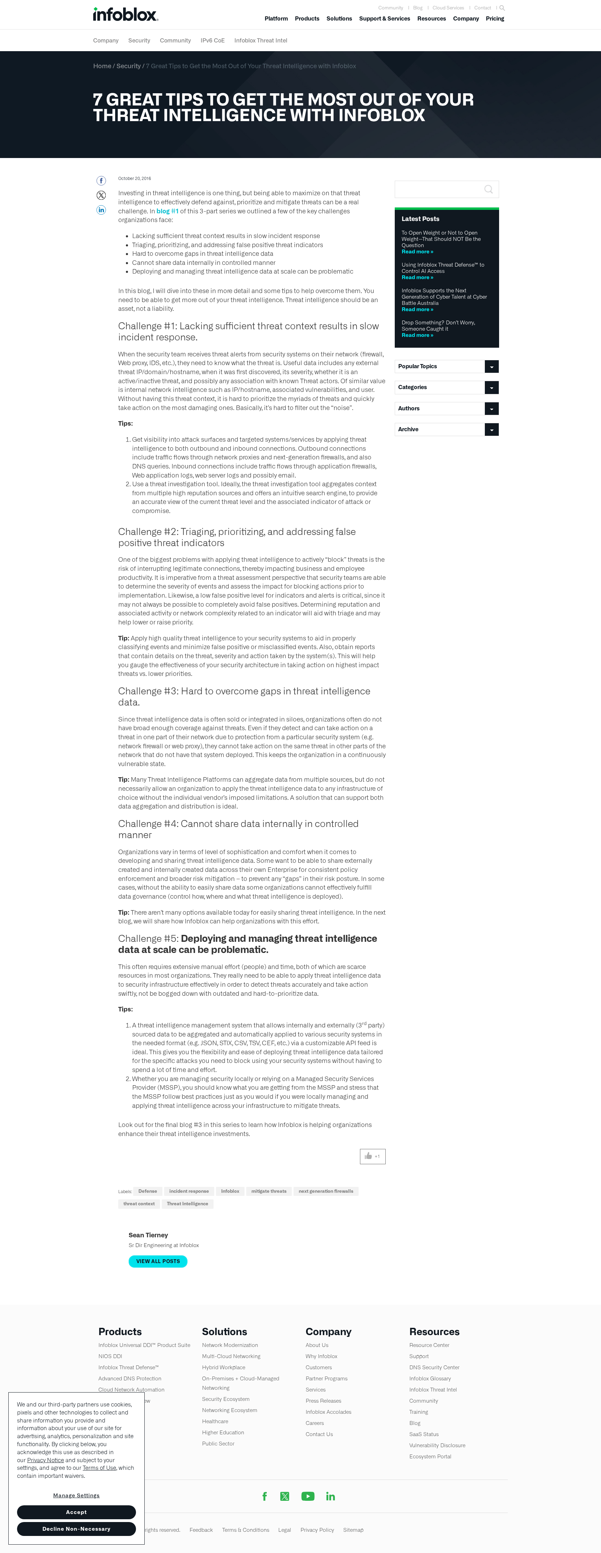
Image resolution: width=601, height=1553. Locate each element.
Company (466, 18)
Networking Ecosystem (229, 1410)
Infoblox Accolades (328, 1412)
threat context (139, 1204)
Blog (418, 7)
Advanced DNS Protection (129, 1378)
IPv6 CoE (213, 40)
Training (418, 1412)
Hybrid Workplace (223, 1367)
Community (390, 7)
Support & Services (384, 18)
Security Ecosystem (226, 1399)
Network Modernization (230, 1345)
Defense (147, 1191)
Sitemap (353, 1530)
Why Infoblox (321, 1356)
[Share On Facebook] (101, 182)
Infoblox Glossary (430, 1378)
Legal (284, 1530)
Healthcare (215, 1421)
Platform (276, 18)
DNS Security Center (434, 1367)
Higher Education (223, 1432)
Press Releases (323, 1401)
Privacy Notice (45, 1460)
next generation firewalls (326, 1191)
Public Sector (218, 1443)
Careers (315, 1423)
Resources (431, 18)
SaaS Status (424, 1434)
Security (139, 40)
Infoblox (230, 1191)
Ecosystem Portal (430, 1456)
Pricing (495, 18)
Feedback (201, 1530)
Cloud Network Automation (131, 1390)
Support (419, 1356)
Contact (482, 7)
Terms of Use (99, 1468)
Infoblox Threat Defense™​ (128, 1367)
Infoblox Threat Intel (260, 40)
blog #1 (168, 211)
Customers (319, 1367)
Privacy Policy (317, 1530)
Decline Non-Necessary (76, 1529)
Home (102, 66)
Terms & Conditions (245, 1530)
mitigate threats (269, 1191)
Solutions (339, 18)
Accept (76, 1512)
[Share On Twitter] (101, 197)
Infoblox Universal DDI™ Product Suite (144, 1345)
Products (307, 18)
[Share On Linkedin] (101, 212)
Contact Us (319, 1434)
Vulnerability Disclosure (437, 1445)
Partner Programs (326, 1378)
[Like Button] (368, 1156)
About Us (317, 1345)
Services (316, 1390)
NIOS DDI (110, 1356)
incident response (189, 1191)
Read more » (417, 251)
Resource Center (429, 1345)
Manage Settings (76, 1495)
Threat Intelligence (187, 1204)
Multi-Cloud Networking (231, 1356)
